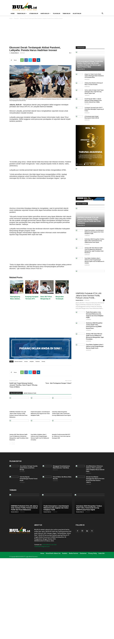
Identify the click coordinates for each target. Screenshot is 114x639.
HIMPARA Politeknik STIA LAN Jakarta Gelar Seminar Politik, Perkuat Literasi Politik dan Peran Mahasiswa (89, 220)
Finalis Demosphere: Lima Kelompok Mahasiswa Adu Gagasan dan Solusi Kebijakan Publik (40, 413)
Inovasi (26, 361)
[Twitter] (30, 60)
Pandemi (38, 361)
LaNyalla (32, 361)
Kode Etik (102, 553)
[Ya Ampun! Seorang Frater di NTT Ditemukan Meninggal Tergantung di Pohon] (79, 109)
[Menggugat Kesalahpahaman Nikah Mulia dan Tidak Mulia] (47, 468)
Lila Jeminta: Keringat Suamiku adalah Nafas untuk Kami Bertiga (29, 467)
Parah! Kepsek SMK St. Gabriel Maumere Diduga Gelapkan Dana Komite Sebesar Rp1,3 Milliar (93, 100)
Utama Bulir (33, 13)
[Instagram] (82, 531)
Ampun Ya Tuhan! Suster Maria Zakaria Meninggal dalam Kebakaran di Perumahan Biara (94, 75)
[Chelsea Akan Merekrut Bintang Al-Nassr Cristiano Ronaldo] (79, 84)
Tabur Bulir (21, 13)
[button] (102, 13)
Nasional (16, 18)
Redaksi (64, 553)
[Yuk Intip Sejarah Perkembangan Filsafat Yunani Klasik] (13, 479)
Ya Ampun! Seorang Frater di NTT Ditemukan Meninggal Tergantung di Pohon (94, 109)
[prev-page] (10, 443)
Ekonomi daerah (18, 361)
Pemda (43, 361)
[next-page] (13, 443)
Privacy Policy (92, 553)
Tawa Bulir (66, 13)
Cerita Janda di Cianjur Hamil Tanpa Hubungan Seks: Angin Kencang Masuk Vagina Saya (94, 91)
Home (13, 13)
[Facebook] (26, 60)
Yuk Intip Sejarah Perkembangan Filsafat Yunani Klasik (28, 478)
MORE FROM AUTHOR (30, 393)
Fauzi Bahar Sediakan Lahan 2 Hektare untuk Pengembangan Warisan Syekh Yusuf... (95, 346)
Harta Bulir (45, 13)
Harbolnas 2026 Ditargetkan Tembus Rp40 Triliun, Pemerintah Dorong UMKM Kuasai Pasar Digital (61, 413)
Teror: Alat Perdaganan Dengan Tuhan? (58, 383)
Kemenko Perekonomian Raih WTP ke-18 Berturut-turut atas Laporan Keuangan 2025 (61, 436)
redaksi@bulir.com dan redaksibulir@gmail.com (45, 545)
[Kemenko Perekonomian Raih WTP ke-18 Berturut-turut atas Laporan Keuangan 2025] (61, 426)
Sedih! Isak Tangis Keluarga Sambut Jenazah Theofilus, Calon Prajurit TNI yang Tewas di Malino (23, 385)
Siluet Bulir (77, 13)
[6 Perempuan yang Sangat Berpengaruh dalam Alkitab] (79, 118)
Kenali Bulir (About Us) (53, 553)
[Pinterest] (34, 60)
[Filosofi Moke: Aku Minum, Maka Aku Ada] (47, 479)
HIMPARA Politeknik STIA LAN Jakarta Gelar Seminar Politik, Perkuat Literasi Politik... (88, 295)
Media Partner (73, 553)
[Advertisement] (72, 7)
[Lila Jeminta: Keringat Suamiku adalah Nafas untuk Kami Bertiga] (13, 468)
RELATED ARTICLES (16, 393)
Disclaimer (83, 553)
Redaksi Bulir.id (15, 53)
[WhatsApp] (22, 60)
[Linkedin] (38, 60)
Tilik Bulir (56, 13)
